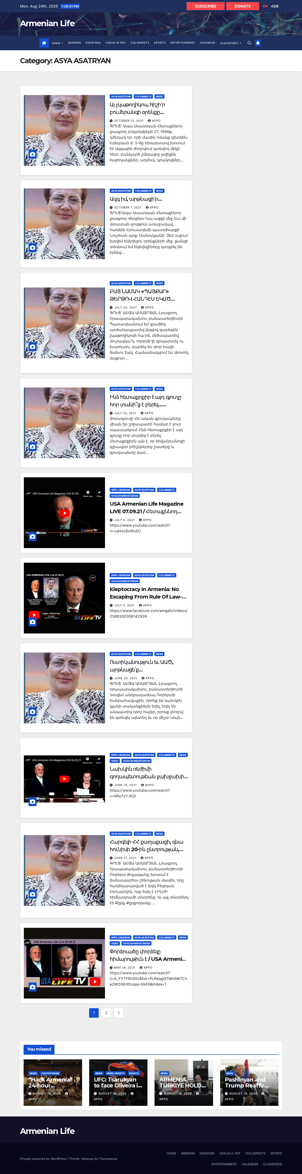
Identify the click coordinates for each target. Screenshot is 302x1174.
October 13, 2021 (129, 120)
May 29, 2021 (125, 967)
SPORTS (160, 42)
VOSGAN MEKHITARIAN (124, 495)
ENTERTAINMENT (182, 42)
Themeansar (108, 1159)
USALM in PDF (115, 42)
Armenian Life (47, 23)
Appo (156, 120)
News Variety (116, 1073)
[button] (249, 43)
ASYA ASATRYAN (121, 96)
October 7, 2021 (128, 207)
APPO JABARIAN (120, 489)
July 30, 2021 (126, 307)
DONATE (243, 6)
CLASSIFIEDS (229, 43)
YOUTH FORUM (50, 1073)
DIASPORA (93, 42)
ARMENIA (74, 42)
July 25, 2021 (125, 413)
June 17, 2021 (125, 858)
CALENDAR (207, 42)
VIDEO (114, 760)
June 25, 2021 (126, 785)
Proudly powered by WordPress (43, 1159)
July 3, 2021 (125, 605)
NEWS (159, 96)
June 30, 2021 (126, 678)
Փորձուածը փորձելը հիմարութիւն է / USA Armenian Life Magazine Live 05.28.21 (149, 959)
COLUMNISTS (139, 42)
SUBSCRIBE (205, 6)
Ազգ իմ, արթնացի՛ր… (136, 199)
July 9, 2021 (125, 520)
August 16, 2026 (47, 1093)
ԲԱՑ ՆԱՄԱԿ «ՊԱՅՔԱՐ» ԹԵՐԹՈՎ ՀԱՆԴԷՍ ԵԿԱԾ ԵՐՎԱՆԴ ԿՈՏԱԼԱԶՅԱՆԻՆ (142, 299)
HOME (56, 43)
